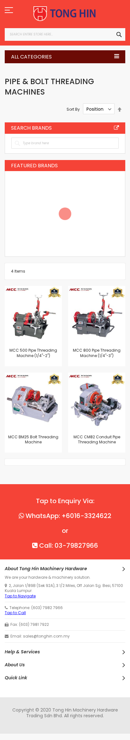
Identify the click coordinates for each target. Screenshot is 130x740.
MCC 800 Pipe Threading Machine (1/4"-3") (97, 353)
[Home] (65, 13)
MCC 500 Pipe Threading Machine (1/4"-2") (33, 353)
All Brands (116, 127)
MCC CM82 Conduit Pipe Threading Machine (97, 439)
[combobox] (65, 34)
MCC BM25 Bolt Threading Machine (33, 439)
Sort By (73, 109)
